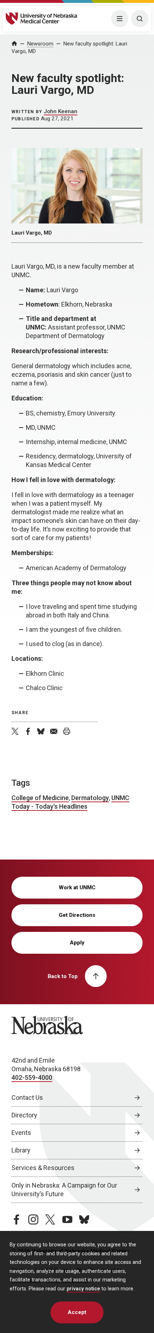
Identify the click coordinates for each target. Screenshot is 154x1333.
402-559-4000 (31, 1077)
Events (21, 1132)
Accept (77, 1312)
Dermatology (90, 798)
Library (20, 1150)
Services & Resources (42, 1167)
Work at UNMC (77, 887)
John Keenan (60, 111)
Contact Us (27, 1097)
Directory (24, 1115)
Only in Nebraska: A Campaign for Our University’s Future (64, 1190)
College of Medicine (40, 798)
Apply (77, 942)
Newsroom (40, 43)
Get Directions (77, 915)
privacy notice (83, 1289)
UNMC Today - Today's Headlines (70, 802)
